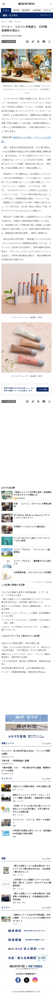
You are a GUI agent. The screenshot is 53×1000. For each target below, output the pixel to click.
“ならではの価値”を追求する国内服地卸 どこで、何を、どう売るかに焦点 (24, 593)
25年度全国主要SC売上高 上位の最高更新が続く (23, 668)
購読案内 (26, 10)
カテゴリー (44, 15)
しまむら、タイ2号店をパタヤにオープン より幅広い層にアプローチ (25, 628)
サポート (48, 10)
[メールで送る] (27, 41)
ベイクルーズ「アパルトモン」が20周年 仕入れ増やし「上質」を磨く (26, 621)
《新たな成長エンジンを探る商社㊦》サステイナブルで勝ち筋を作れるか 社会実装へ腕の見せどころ (26, 600)
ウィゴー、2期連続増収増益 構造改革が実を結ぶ (23, 672)
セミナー (16, 924)
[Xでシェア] (38, 41)
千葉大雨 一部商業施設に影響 (15, 761)
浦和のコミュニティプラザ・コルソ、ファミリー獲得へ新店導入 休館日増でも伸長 (26, 655)
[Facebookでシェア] (44, 41)
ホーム (4, 21)
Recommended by (39, 582)
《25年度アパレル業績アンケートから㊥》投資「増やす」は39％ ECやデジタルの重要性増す (32, 882)
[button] (9, 4)
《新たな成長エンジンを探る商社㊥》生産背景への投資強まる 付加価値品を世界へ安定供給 (31, 896)
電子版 (16, 10)
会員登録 (37, 10)
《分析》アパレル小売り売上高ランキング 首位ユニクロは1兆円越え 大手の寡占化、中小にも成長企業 (26, 648)
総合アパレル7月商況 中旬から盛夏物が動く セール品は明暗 (25, 607)
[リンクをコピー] (33, 41)
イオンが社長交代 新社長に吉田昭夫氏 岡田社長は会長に (26, 662)
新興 (14, 826)
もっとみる (46, 743)
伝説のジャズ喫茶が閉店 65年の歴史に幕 (20, 643)
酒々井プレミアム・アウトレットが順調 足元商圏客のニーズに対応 (26, 614)
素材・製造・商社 (19, 902)
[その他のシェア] (49, 41)
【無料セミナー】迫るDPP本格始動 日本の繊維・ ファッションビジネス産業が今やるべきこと (32, 918)
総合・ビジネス (10, 15)
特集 (14, 836)
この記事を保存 (9, 41)
